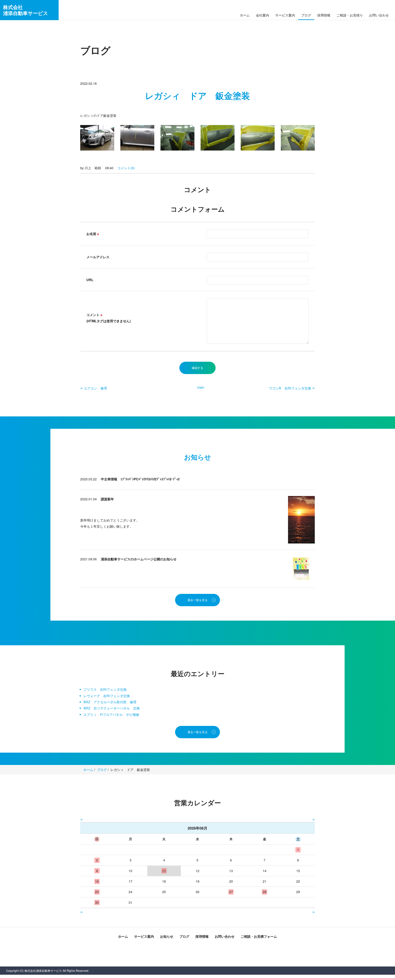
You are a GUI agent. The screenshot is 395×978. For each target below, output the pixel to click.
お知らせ (166, 936)
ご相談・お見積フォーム (259, 936)
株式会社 (25, 9)
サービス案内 (285, 15)
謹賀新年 (107, 499)
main (200, 387)
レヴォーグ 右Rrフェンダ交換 (107, 695)
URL (89, 279)
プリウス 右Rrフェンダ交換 (105, 689)
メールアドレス (97, 257)
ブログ (306, 15)
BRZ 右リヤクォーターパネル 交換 (112, 708)
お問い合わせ (379, 15)
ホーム (245, 15)
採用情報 (323, 15)
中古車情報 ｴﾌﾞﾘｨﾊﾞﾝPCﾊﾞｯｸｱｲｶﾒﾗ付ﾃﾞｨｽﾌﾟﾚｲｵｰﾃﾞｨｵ (140, 479)
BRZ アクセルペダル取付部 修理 (110, 702)
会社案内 (262, 15)
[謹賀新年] (301, 519)
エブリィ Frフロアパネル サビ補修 (111, 714)
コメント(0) (126, 168)
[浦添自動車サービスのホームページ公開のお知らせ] (301, 568)
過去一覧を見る (197, 600)
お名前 (92, 233)
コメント (108, 317)
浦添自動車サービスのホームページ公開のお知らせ (139, 559)
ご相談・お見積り (350, 15)
